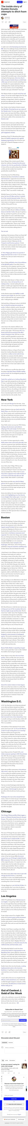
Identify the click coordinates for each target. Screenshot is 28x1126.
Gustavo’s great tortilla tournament (16, 917)
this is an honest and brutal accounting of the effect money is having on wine (12, 332)
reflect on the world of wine (16, 354)
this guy (12, 404)
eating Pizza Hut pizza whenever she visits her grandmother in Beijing (13, 164)
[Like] (2, 22)
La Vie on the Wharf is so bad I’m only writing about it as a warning (13, 729)
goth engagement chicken (8, 132)
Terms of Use (21, 1023)
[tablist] (7, 1042)
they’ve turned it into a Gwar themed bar (12, 717)
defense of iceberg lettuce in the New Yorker (13, 211)
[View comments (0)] (6, 22)
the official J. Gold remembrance (13, 979)
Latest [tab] (6, 1060)
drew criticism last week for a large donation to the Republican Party (13, 950)
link (18, 1003)
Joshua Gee (7, 17)
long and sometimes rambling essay (17, 547)
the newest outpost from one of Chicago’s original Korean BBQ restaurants (13, 858)
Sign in (25, 2)
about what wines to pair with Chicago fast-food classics (13, 875)
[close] (24, 1077)
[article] (14, 1069)
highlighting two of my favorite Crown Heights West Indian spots (13, 496)
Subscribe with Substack (15, 1104)
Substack (7, 1123)
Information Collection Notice (15, 1025)
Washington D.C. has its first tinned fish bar (13, 797)
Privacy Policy (16, 1110)
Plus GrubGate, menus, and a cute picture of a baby (9, 1068)
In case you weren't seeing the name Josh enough (10, 1065)
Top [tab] (3, 1060)
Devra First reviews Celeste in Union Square (13, 685)
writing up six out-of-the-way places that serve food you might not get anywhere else (13, 610)
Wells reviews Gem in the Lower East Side (12, 442)
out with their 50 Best (18, 885)
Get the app (21, 1119)
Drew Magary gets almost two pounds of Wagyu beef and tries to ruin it (12, 254)
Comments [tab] (4, 1042)
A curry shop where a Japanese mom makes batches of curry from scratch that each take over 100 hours (13, 475)
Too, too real (4, 231)
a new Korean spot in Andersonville (13, 838)
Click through (12, 789)
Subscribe (19, 2)
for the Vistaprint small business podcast (11, 242)
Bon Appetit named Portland (11, 526)
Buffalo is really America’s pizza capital (12, 294)
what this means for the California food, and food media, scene (14, 944)
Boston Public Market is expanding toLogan (13, 648)
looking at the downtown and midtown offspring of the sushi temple (11, 428)
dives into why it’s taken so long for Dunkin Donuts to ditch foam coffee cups (13, 80)
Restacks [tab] (11, 1042)
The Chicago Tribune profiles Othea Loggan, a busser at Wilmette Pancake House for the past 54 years (13, 817)
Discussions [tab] (12, 1060)
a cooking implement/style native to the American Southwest (13, 968)
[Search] (25, 1060)
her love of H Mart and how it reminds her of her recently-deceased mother (13, 197)
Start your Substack (10, 1119)
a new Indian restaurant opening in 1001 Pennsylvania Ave (14, 754)
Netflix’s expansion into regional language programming (12, 139)
